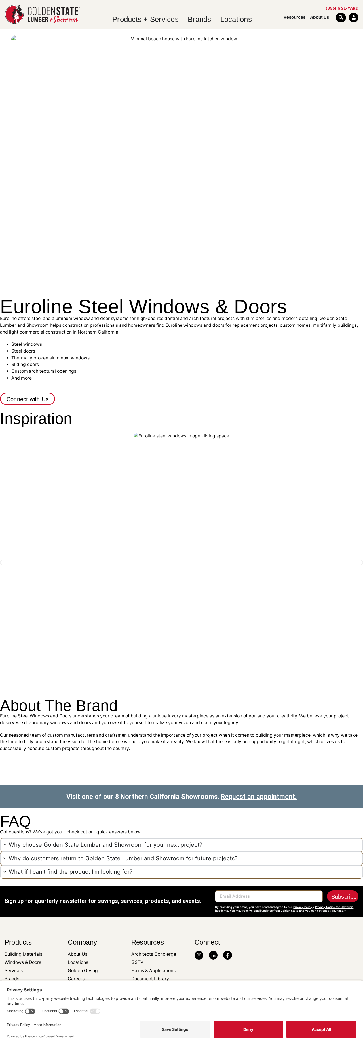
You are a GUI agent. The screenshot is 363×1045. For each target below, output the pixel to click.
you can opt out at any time (324, 910)
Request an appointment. (259, 796)
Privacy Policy (302, 907)
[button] (181, 845)
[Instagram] (199, 955)
